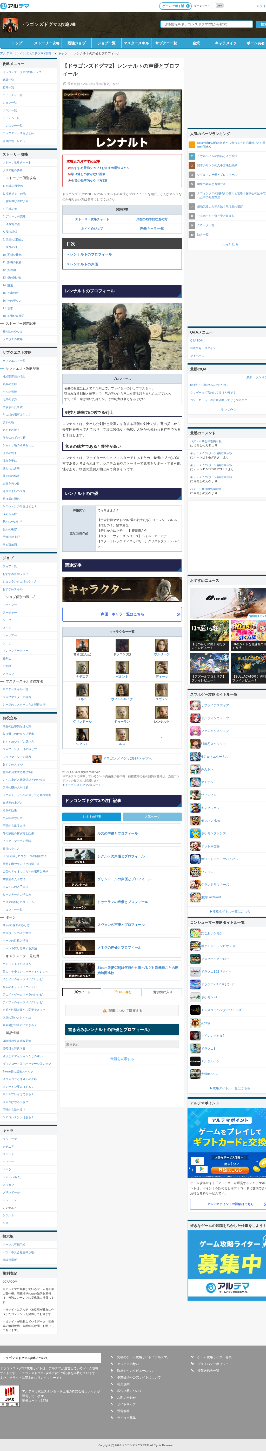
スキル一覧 (10, 110)
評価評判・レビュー (15, 141)
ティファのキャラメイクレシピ (23, 1002)
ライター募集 (126, 1418)
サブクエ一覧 (166, 43)
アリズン (8, 673)
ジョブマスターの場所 (17, 697)
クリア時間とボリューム (18, 902)
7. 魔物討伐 (10, 231)
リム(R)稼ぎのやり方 (16, 925)
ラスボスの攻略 (13, 339)
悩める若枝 (10, 514)
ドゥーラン (122, 721)
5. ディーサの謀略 (14, 216)
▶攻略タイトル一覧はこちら (230, 911)
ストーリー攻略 (46, 43)
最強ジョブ (77, 43)
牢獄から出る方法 (14, 825)
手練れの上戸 (11, 536)
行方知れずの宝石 (14, 437)
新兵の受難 (10, 384)
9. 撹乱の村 (10, 246)
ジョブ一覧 (106, 43)
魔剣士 (7, 658)
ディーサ (162, 676)
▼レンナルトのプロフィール (89, 254)
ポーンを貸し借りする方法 (20, 948)
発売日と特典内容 (14, 1048)
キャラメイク (226, 43)
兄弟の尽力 (10, 399)
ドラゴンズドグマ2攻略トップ (22, 72)
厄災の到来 (10, 452)
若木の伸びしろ (13, 521)
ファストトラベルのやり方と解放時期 (27, 794)
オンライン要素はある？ (18, 1086)
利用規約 (123, 1384)
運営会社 (123, 1411)
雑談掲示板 (10, 1259)
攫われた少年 (11, 468)
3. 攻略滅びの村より (16, 201)
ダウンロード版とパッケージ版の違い (27, 1063)
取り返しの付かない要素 (88, 174)
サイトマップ (126, 1404)
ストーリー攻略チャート (92, 219)
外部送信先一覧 (208, 1370)
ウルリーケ (162, 654)
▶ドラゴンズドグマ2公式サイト (83, 784)
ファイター (10, 604)
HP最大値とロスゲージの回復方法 (24, 856)
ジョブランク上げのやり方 (20, 581)
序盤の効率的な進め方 (152, 219)
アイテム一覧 (11, 117)
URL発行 (125, 992)
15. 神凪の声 (11, 292)
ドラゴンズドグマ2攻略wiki (48, 24)
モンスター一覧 (13, 125)
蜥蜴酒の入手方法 (14, 879)
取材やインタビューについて (137, 1370)
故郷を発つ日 (11, 483)
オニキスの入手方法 (15, 886)
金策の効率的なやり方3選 (89, 180)
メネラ (82, 699)
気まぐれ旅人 (11, 429)
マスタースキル (136, 43)
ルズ (122, 743)
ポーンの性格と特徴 (15, 940)
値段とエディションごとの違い (23, 1056)
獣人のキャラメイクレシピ (20, 986)
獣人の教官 (10, 529)
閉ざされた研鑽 (13, 407)
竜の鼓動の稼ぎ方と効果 (18, 833)
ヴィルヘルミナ (122, 699)
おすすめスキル (13, 589)
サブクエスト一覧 (14, 360)
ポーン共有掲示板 (14, 1244)
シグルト (82, 743)
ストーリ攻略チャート (17, 162)
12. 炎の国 (9, 270)
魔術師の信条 (11, 475)
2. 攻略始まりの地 (14, 193)
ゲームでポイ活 (173, 6)
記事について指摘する (125, 1011)
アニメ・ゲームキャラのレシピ (23, 994)
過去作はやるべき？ (15, 1102)
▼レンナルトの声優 (82, 264)
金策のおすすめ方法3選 (18, 772)
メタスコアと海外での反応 (20, 1078)
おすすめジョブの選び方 (18, 741)
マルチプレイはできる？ (18, 1094)
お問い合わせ (126, 1397)
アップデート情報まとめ (18, 133)
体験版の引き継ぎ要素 (17, 1040)
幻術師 (7, 665)
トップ (16, 43)
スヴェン (162, 699)
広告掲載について (129, 1391)
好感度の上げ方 (13, 802)
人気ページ (152, 817)
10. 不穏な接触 (12, 254)
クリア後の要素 (13, 170)
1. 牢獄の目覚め (13, 185)
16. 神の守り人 (12, 300)
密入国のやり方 (13, 331)
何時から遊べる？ (14, 1109)
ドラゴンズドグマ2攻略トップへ (127, 759)
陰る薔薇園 (10, 544)
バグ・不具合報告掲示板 (18, 1252)
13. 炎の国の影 (12, 277)
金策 (196, 43)
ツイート (84, 992)
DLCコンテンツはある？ (18, 1117)
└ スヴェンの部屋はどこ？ (20, 506)
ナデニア (82, 676)
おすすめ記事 (92, 817)
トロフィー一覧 (13, 909)
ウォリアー (10, 635)
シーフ (7, 620)
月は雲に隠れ (11, 498)
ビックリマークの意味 (17, 840)
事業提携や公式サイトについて (139, 1377)
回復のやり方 (11, 848)
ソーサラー (10, 643)
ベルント (122, 676)
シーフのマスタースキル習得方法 (24, 704)
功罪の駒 (8, 422)
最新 (249, 377)
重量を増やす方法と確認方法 (21, 863)
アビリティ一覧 (13, 95)
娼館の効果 (10, 810)
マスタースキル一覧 (15, 689)
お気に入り (164, 992)
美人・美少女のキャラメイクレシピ (25, 971)
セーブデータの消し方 (17, 894)
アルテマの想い (128, 1364)
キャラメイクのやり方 (17, 963)
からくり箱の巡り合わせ (18, 445)
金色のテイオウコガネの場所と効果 (25, 871)
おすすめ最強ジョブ (85, 168)
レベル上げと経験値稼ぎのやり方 (24, 779)
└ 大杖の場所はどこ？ (17, 414)
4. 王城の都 (10, 208)
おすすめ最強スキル (116, 168)
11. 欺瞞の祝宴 (12, 262)
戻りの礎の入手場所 (15, 787)
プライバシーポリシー (213, 1364)
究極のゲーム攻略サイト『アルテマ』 (143, 1357)
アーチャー (10, 612)
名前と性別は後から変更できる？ (24, 1009)
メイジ (7, 627)
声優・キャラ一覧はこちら (122, 614)
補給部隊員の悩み (14, 376)
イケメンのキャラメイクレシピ (23, 979)
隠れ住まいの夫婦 (14, 491)
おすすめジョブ (92, 228)
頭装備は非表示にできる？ (20, 1025)
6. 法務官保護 (11, 224)
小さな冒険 (10, 391)
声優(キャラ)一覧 (152, 228)
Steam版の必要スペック (18, 1071)
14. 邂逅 (8, 285)
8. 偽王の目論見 (13, 239)
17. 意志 (8, 308)
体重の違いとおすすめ (17, 1017)
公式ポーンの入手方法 (17, 933)
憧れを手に (10, 460)
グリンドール (82, 721)
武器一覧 (8, 79)
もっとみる (228, 409)
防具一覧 (8, 87)
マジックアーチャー (15, 650)
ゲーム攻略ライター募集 (214, 1357)
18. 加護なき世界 (13, 315)
